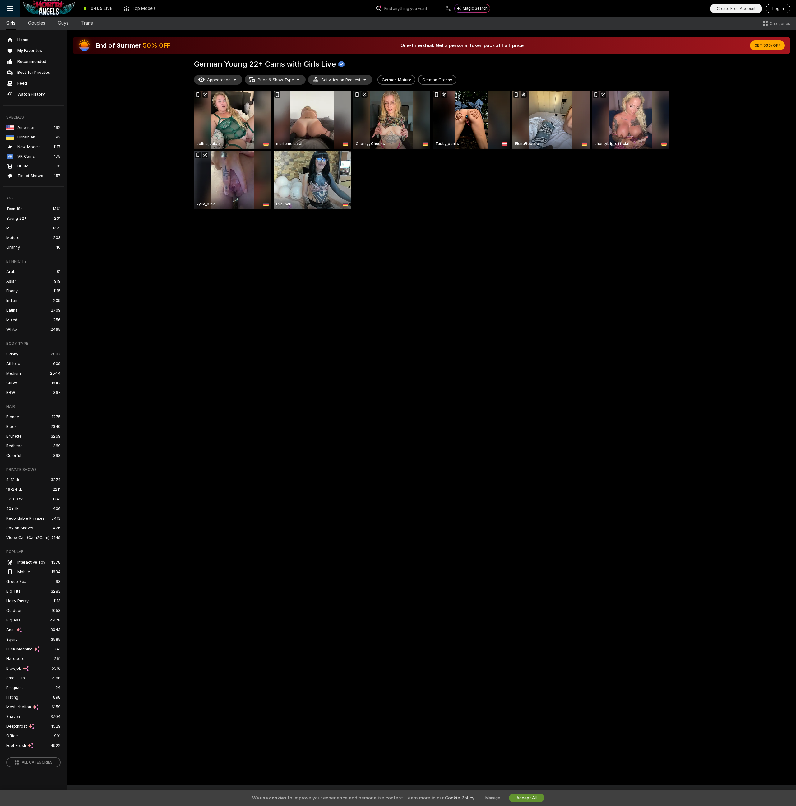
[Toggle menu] (10, 8)
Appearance (218, 79)
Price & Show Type (276, 79)
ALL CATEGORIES (37, 762)
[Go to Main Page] (49, 8)
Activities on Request (340, 79)
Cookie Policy (459, 797)
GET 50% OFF (767, 45)
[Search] (448, 8)
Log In (778, 8)
